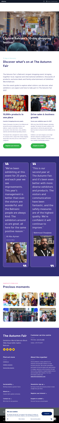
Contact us (6, 362)
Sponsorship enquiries (8, 368)
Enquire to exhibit (38, 146)
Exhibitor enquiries (7, 365)
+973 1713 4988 (40, 340)
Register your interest (12, 146)
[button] (54, 419)
